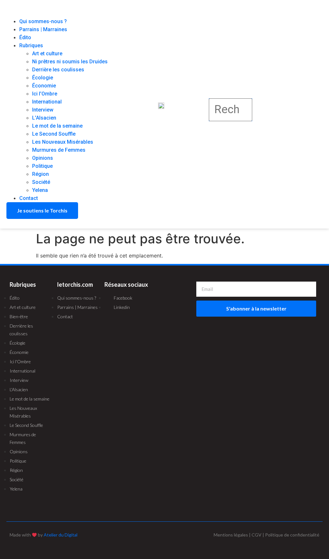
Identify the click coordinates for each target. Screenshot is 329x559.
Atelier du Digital (60, 534)
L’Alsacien (44, 118)
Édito (25, 37)
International (47, 102)
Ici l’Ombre (44, 94)
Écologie (42, 78)
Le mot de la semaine (57, 126)
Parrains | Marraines (43, 29)
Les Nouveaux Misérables (62, 142)
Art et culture (47, 53)
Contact (28, 198)
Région (40, 174)
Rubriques (31, 45)
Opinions (42, 158)
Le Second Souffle (54, 134)
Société (41, 182)
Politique (42, 166)
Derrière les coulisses (58, 70)
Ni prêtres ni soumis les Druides (70, 62)
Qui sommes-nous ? (43, 21)
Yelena (40, 190)
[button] (60, 13)
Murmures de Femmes (58, 150)
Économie (44, 86)
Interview (42, 110)
